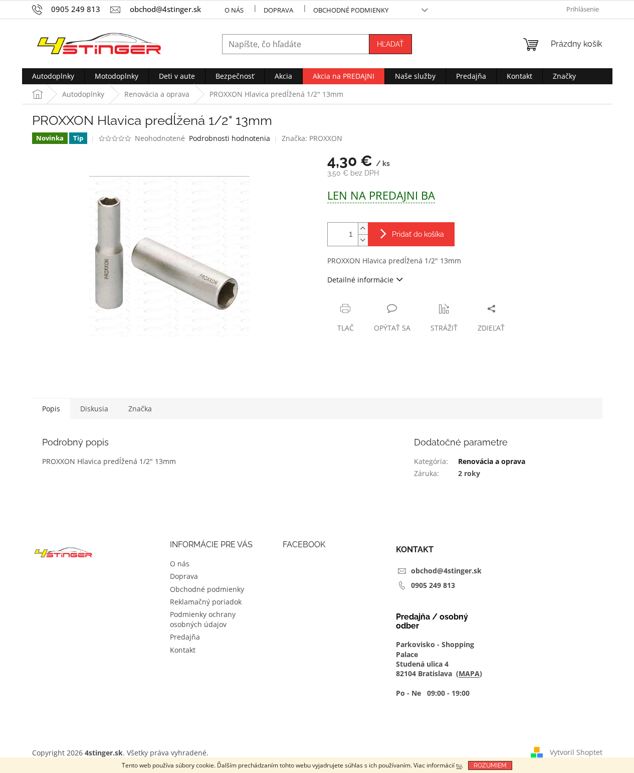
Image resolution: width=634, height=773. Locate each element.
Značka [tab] (140, 408)
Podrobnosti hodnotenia (229, 138)
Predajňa (185, 637)
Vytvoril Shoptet (576, 751)
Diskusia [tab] (94, 408)
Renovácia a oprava (491, 461)
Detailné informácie (360, 279)
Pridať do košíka (418, 234)
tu (459, 765)
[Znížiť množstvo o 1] (363, 240)
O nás (234, 10)
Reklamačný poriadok (206, 601)
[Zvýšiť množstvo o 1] (363, 228)
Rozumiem (490, 765)
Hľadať (390, 44)
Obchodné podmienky (350, 10)
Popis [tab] (51, 408)
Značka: (312, 138)
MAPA (469, 673)
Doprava (278, 10)
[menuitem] (53, 76)
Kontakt (182, 650)
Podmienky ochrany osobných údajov (203, 619)
